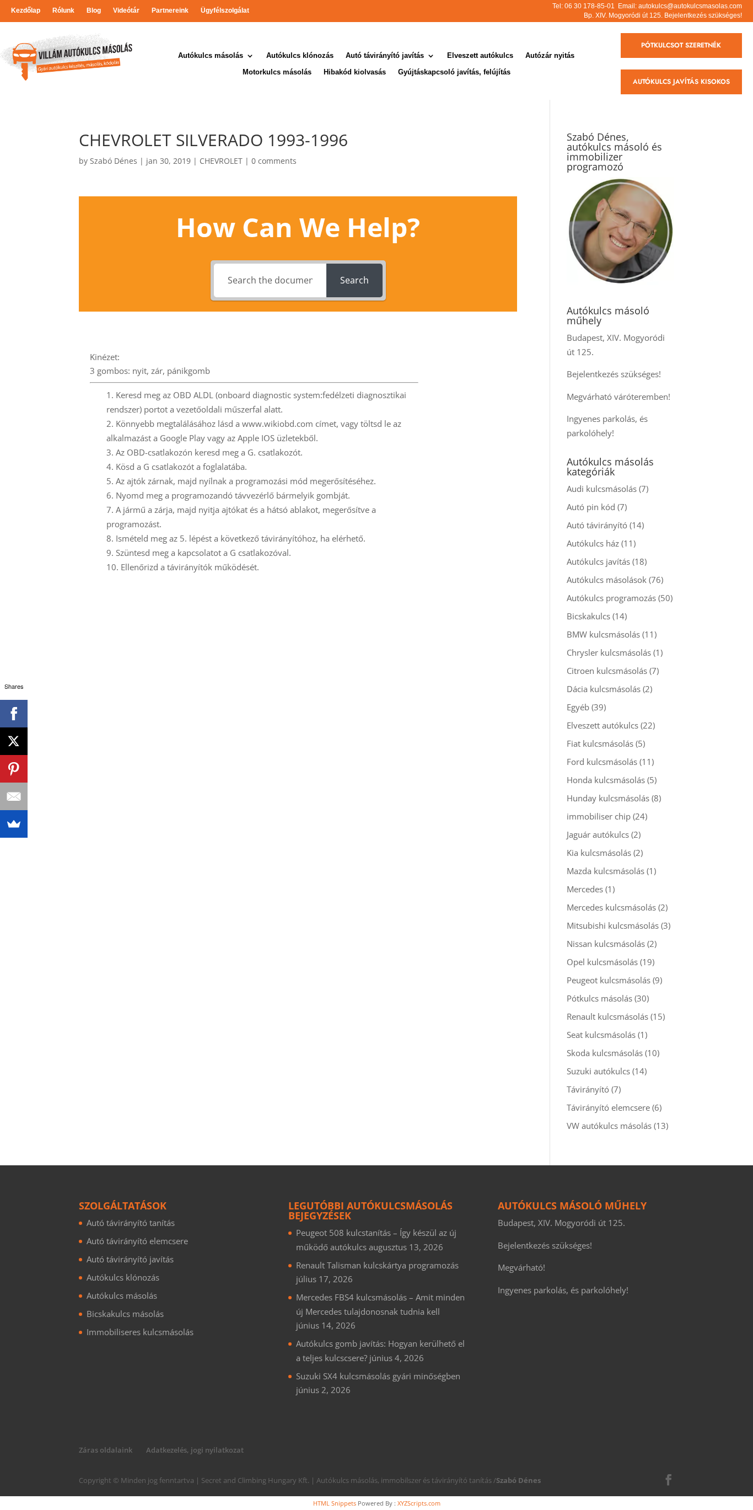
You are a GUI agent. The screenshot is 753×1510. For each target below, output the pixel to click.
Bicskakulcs (588, 616)
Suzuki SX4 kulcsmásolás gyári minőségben (378, 1376)
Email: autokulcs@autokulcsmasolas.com (680, 6)
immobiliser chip (599, 816)
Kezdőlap (25, 10)
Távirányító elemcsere (608, 1107)
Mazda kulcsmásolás (605, 870)
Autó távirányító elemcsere (137, 1240)
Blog (94, 10)
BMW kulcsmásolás (603, 634)
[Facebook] (14, 713)
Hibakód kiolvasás (355, 72)
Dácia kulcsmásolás (604, 688)
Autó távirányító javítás (385, 56)
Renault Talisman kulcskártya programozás (377, 1265)
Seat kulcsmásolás (601, 1034)
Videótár (126, 10)
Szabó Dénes (113, 161)
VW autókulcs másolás (609, 1125)
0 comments (274, 161)
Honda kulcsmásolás (606, 779)
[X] (14, 741)
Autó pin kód (591, 506)
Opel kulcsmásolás (602, 961)
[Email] (14, 796)
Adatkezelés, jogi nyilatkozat (195, 1450)
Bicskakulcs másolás (125, 1313)
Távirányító (588, 1089)
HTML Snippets (334, 1503)
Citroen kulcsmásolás (607, 670)
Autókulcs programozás (611, 597)
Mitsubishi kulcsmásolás (613, 925)
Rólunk (63, 10)
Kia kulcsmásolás (599, 852)
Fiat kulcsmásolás (600, 743)
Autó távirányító (597, 525)
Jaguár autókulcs (598, 834)
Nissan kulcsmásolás (606, 943)
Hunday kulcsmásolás (608, 798)
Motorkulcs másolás (277, 72)
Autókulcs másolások (607, 579)
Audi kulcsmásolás (602, 488)
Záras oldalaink (105, 1450)
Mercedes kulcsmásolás (611, 907)
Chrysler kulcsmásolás (609, 652)
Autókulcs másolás (210, 56)
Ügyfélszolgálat (225, 10)
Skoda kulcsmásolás (605, 1052)
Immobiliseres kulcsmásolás (140, 1331)
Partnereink (170, 10)
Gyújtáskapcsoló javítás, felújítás (454, 72)
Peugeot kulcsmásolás (608, 980)
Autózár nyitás (549, 56)
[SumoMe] (14, 824)
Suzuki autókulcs (598, 1071)
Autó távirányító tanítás (131, 1222)
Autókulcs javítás (598, 561)
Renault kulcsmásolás (607, 1016)
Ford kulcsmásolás (602, 761)
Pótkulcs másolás (599, 998)
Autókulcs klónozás (300, 56)
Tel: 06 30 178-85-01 (583, 6)
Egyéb (578, 707)
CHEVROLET (221, 161)
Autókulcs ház (593, 543)
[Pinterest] (14, 769)
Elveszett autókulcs (480, 56)
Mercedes (585, 889)
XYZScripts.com (418, 1503)
